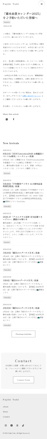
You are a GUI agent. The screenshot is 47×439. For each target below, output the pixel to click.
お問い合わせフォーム (31, 96)
